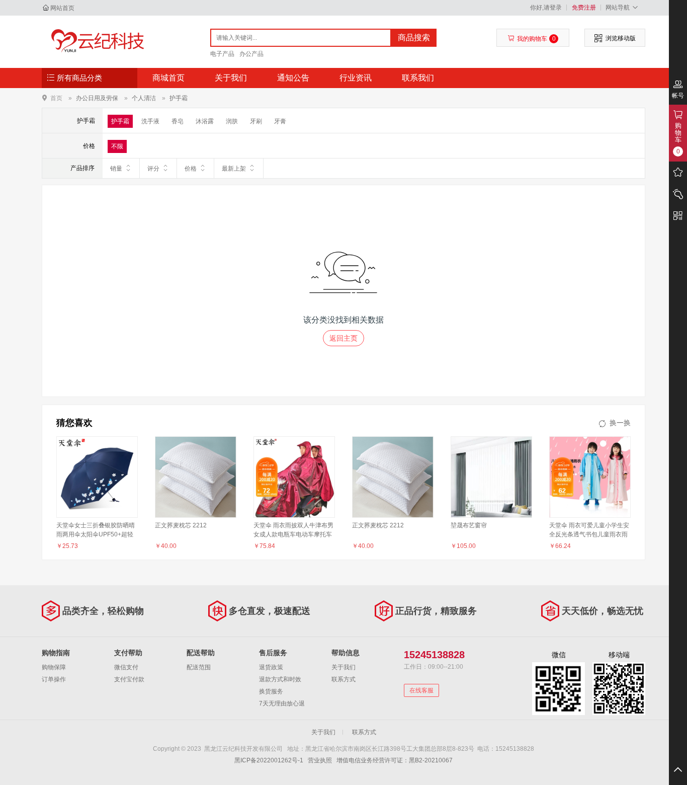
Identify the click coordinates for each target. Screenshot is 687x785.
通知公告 (293, 77)
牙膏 (280, 121)
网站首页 (62, 8)
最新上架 (234, 168)
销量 (116, 168)
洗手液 (150, 121)
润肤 (232, 121)
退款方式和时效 (280, 679)
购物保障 (54, 667)
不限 (117, 146)
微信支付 (126, 667)
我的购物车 (536, 38)
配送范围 (199, 667)
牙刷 (256, 121)
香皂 (177, 121)
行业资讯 (355, 77)
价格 (191, 168)
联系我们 (418, 77)
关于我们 (231, 77)
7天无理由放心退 (282, 703)
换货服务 (271, 691)
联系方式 (343, 679)
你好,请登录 (546, 7)
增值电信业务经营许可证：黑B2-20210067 (394, 760)
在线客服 (421, 690)
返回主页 (343, 338)
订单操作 (54, 679)
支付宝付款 (129, 679)
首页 (56, 98)
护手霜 (178, 98)
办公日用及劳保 (97, 98)
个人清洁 (144, 98)
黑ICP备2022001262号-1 (268, 760)
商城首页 (168, 77)
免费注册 (584, 7)
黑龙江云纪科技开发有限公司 (95, 41)
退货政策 (271, 667)
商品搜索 (414, 37)
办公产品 (251, 53)
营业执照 (320, 760)
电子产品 (222, 53)
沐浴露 (205, 121)
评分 (153, 168)
